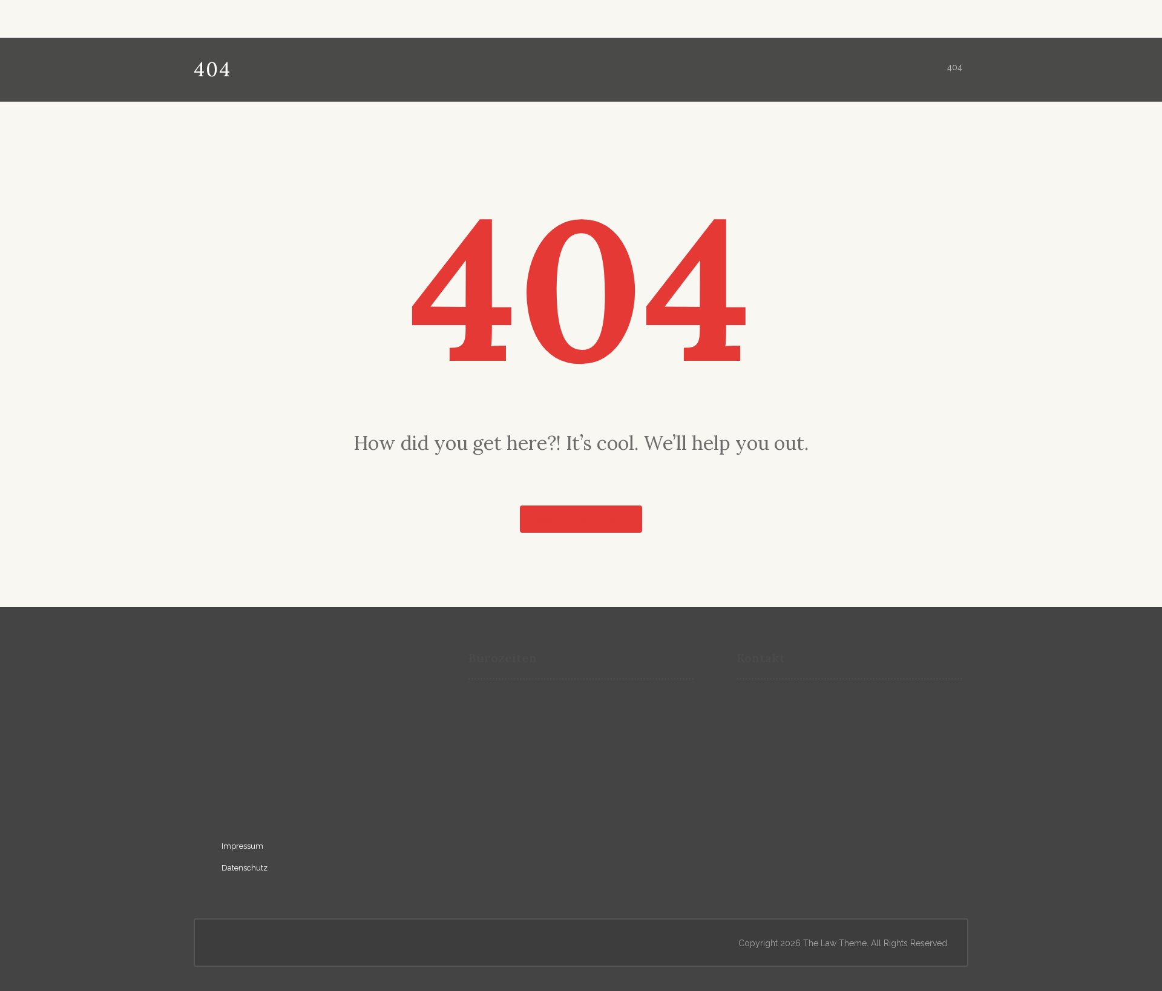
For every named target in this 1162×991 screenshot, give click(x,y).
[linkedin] (239, 800)
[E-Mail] (210, 16)
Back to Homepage (581, 519)
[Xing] (236, 16)
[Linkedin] (263, 16)
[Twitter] (290, 16)
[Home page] (920, 67)
